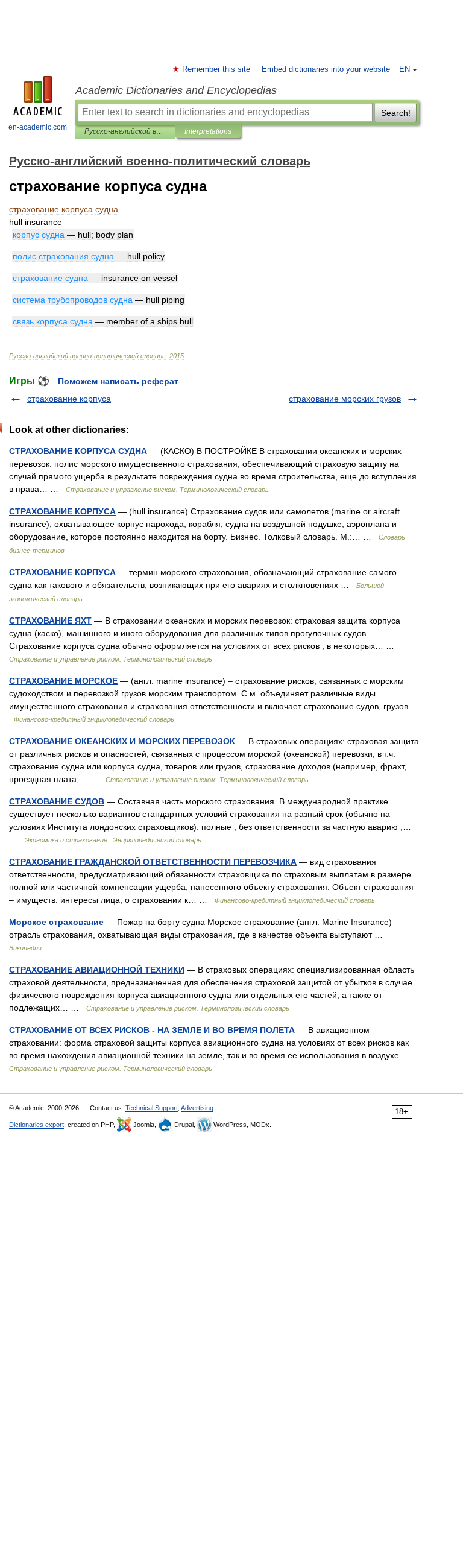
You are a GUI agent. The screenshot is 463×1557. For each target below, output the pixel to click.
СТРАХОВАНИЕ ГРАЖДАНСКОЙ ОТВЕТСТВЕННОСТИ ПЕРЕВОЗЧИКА (153, 862)
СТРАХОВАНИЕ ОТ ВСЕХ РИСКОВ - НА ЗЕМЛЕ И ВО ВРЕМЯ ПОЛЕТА (152, 1030)
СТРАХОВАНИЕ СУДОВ (56, 801)
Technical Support (151, 1107)
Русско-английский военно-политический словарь (125, 131)
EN (404, 69)
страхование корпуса (69, 398)
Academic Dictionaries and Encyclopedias (176, 90)
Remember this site (216, 69)
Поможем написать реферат (118, 381)
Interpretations (208, 131)
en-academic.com (37, 127)
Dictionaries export (36, 1124)
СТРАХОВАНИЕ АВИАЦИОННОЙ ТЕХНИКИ (96, 969)
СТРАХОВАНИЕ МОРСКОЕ (63, 681)
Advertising (197, 1107)
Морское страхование (56, 922)
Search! (396, 113)
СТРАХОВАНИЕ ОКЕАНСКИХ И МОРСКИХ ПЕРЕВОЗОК (122, 741)
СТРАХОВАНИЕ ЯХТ (50, 620)
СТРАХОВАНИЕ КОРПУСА (62, 511)
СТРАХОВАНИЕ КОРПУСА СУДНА (78, 451)
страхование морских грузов (345, 398)
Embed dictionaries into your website (326, 69)
